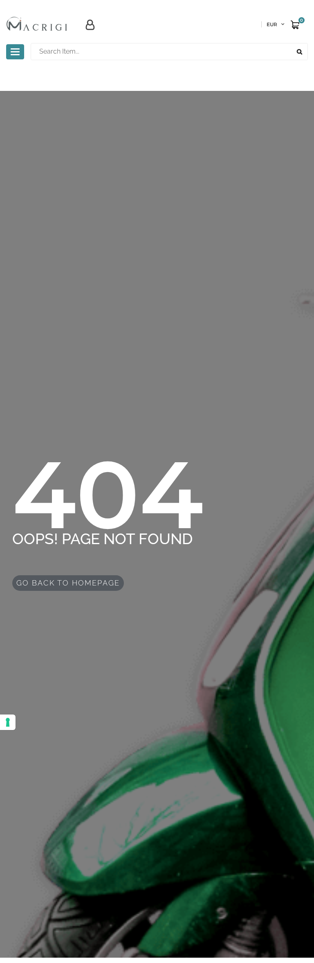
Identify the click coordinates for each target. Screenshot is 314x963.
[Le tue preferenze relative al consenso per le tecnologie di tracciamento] (8, 722)
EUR (272, 24)
